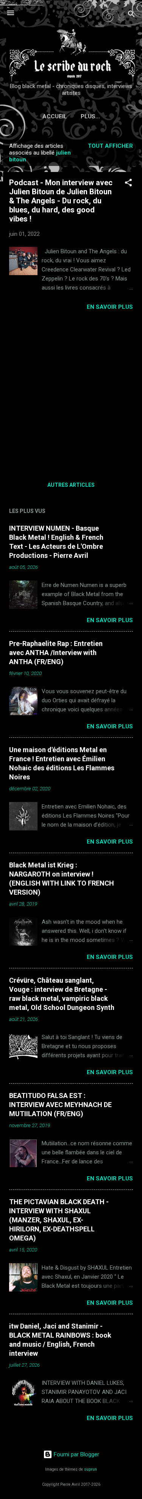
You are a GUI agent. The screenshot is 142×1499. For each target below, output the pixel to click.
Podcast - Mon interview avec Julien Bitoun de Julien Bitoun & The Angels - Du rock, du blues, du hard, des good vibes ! (60, 200)
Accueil (54, 116)
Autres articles (71, 485)
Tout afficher (110, 145)
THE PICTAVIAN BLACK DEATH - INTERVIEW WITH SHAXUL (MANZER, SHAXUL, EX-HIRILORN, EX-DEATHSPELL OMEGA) (59, 1220)
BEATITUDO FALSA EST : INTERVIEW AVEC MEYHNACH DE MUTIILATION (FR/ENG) (60, 1105)
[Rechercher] (131, 15)
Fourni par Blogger (75, 1454)
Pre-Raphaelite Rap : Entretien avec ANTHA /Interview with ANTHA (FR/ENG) (56, 653)
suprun (90, 1469)
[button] (128, 184)
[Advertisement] (71, 393)
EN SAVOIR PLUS (110, 307)
